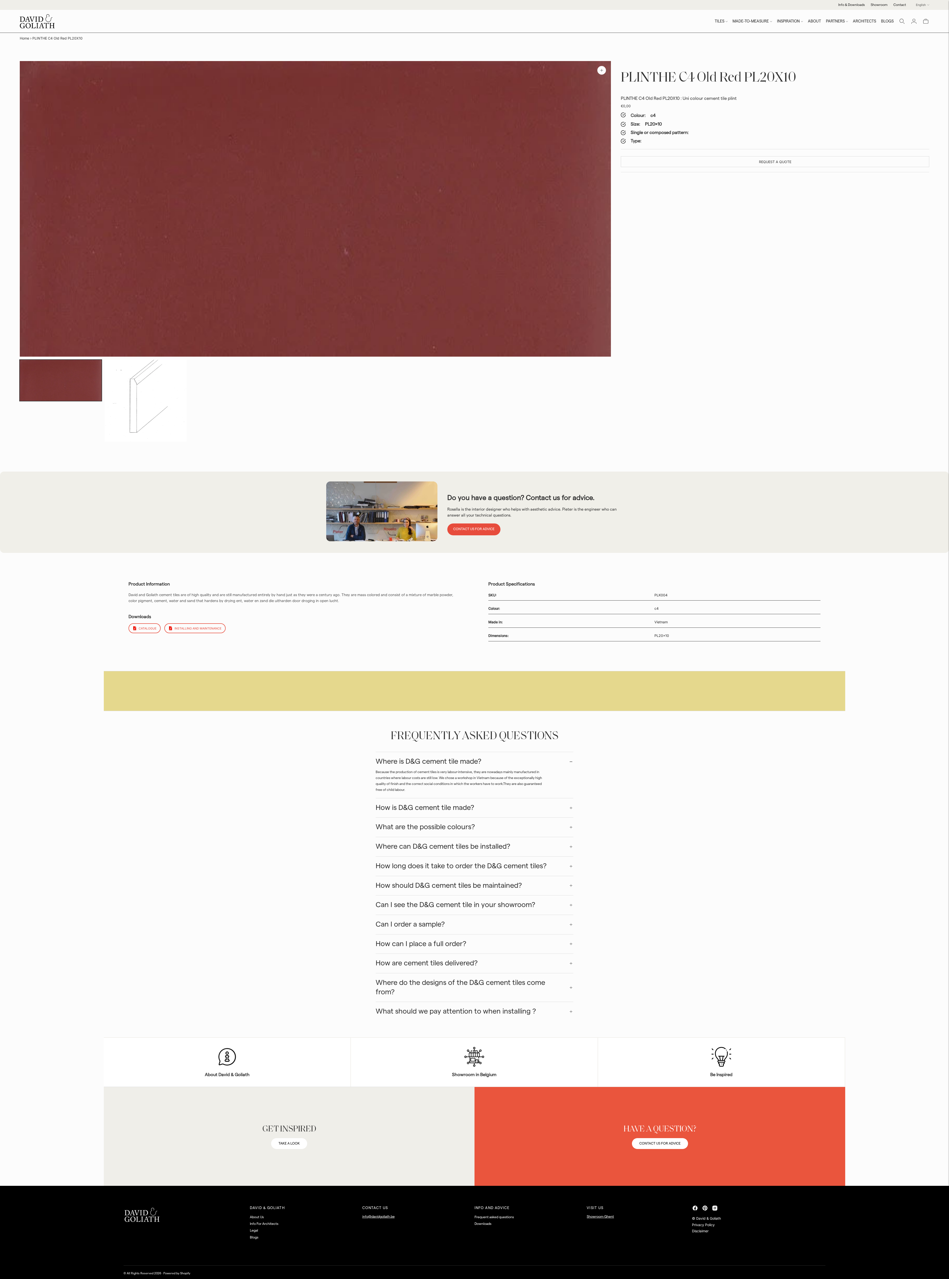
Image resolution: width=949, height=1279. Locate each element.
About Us (257, 1217)
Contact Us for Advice (474, 529)
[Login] (913, 21)
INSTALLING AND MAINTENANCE (197, 628)
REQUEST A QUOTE (775, 162)
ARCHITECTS (864, 21)
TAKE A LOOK (289, 1143)
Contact (899, 5)
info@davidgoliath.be (378, 1216)
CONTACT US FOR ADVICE (660, 1143)
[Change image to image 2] (145, 401)
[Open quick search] (902, 21)
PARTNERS (835, 21)
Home (24, 38)
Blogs (254, 1237)
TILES (719, 21)
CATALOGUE (147, 628)
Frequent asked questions (494, 1217)
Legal (254, 1230)
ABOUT (814, 21)
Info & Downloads (851, 5)
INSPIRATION (788, 21)
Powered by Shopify (176, 1273)
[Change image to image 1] (61, 380)
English (921, 5)
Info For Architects (264, 1224)
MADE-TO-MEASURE (751, 21)
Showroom (879, 5)
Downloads (482, 1224)
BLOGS (887, 21)
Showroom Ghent (600, 1216)
